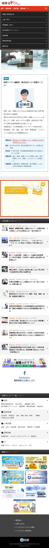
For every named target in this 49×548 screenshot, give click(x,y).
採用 (2, 427)
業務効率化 (4, 436)
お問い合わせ (20, 524)
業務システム (5, 445)
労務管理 (30, 427)
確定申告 (5, 46)
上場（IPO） (6, 19)
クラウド (14, 445)
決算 (17, 415)
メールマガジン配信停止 (24, 531)
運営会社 (19, 520)
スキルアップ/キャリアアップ (19, 436)
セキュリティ (23, 445)
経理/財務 (8, 8)
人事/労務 (16, 8)
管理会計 (11, 415)
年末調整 (37, 427)
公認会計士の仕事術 (7, 418)
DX (30, 445)
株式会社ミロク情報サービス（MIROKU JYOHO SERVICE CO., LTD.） (28, 141)
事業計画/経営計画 (8, 14)
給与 (7, 427)
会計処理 (4, 415)
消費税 (37, 415)
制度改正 (34, 436)
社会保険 (13, 427)
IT (28, 8)
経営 (2, 8)
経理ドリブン (11, 3)
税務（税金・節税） (27, 415)
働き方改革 (21, 427)
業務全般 (23, 8)
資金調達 (5, 35)
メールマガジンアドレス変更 (25, 527)
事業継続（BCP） (8, 25)
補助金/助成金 (6, 41)
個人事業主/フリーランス (10, 30)
